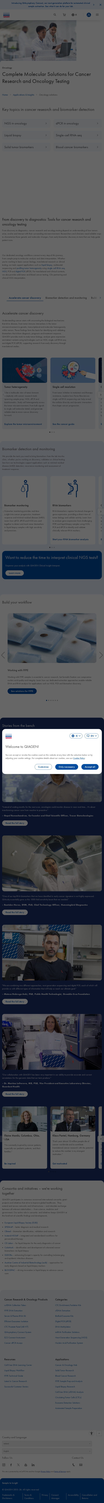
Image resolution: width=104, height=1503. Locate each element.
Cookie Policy (79, 758)
